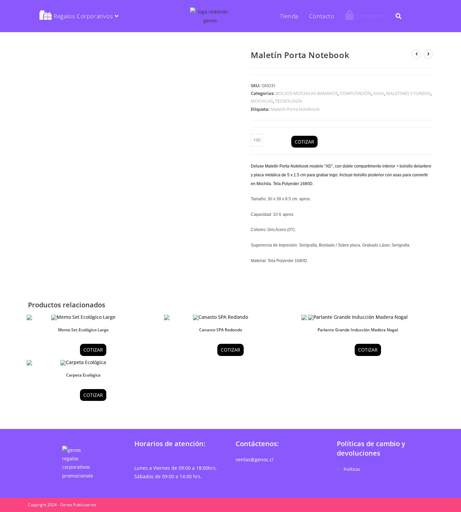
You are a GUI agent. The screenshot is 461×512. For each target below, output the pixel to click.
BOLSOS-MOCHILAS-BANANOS (307, 93)
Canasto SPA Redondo (220, 330)
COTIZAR (304, 141)
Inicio (378, 93)
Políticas (352, 469)
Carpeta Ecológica (83, 375)
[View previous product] (416, 54)
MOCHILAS (262, 101)
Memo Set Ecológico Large (83, 330)
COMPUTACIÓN (355, 93)
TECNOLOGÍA (288, 101)
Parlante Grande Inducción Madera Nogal (358, 330)
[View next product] (428, 54)
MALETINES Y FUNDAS (408, 93)
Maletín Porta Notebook (295, 109)
